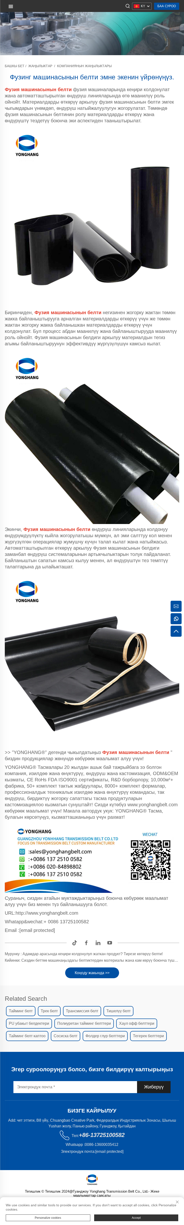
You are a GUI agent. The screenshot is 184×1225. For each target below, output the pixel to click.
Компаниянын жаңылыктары (84, 66)
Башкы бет (14, 66)
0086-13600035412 (101, 1145)
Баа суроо (166, 6)
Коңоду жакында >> (92, 973)
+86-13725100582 (102, 1135)
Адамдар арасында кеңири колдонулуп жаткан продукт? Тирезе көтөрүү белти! (92, 954)
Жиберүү (154, 1087)
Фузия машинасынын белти (57, 529)
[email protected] (37, 930)
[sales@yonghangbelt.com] (176, 606)
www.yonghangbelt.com (152, 804)
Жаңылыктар (40, 66)
